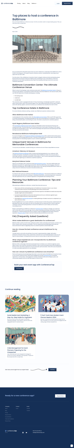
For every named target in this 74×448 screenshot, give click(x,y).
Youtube (28, 410)
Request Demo (67, 3)
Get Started (19, 268)
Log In (58, 3)
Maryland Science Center (40, 163)
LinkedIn (28, 408)
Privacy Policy (8, 421)
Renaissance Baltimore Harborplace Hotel (34, 136)
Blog (28, 3)
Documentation (8, 416)
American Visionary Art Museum (21, 153)
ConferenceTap (39, 208)
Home (17, 408)
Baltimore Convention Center (49, 90)
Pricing (18, 3)
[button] (34, 3)
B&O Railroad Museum (39, 173)
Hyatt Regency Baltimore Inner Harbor (23, 125)
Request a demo (21, 213)
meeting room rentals (27, 198)
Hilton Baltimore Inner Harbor (40, 117)
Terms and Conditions (9, 418)
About (24, 3)
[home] (7, 3)
